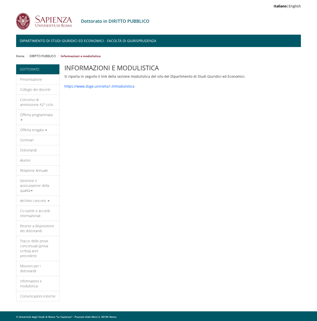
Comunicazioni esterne (37, 296)
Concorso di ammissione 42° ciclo (36, 102)
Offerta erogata (32, 129)
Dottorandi (28, 150)
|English (287, 6)
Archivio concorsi (33, 200)
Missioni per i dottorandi (30, 268)
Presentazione (31, 79)
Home (20, 56)
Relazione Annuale (34, 170)
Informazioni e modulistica (31, 283)
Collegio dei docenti (35, 89)
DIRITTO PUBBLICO (42, 56)
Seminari (26, 140)
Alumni (25, 160)
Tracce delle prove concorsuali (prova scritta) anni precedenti (34, 248)
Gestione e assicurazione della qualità (34, 185)
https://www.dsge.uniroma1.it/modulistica (99, 86)
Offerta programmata (36, 114)
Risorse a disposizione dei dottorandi (37, 228)
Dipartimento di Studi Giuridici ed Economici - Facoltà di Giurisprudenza (88, 40)
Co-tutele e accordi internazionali (35, 213)
